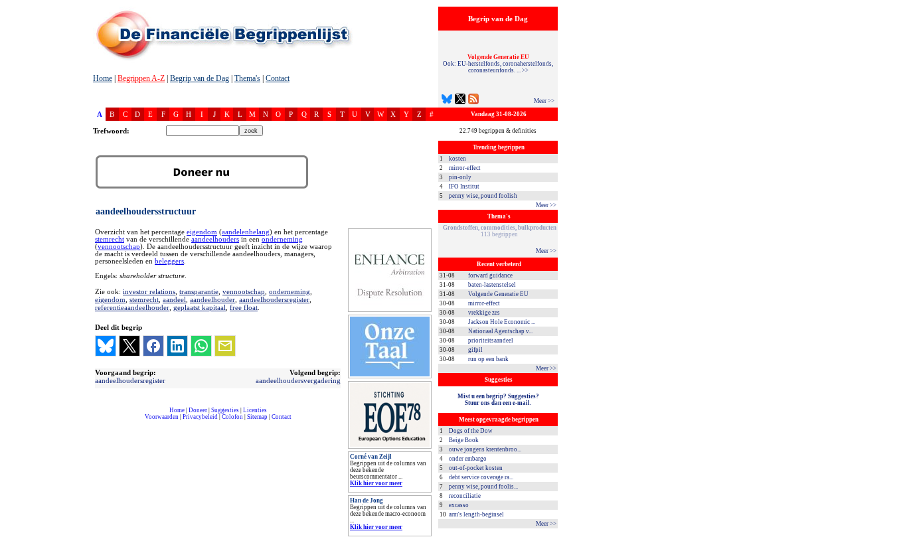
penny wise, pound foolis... (483, 486)
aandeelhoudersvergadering (298, 380)
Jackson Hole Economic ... (501, 322)
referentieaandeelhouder (132, 307)
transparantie (198, 291)
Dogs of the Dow (471, 430)
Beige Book (464, 440)
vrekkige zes (484, 312)
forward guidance (490, 275)
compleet (100, 422)
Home (102, 78)
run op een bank (488, 359)
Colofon (232, 417)
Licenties (255, 410)
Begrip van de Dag (199, 78)
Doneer (198, 410)
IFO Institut (464, 186)
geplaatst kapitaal (199, 307)
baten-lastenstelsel (492, 284)
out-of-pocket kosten (476, 468)
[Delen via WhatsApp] (201, 345)
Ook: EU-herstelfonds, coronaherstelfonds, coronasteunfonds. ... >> (498, 64)
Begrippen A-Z (141, 78)
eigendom (202, 232)
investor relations (149, 291)
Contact (277, 78)
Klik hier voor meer (376, 483)
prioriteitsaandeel (490, 340)
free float (244, 307)
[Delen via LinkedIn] (177, 345)
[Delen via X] (129, 345)
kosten (457, 158)
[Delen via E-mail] (225, 345)
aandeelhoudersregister (274, 299)
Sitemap (257, 417)
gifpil (475, 350)
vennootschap (119, 246)
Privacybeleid (200, 417)
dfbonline (894, 537)
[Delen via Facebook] (153, 345)
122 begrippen (500, 231)
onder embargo (468, 458)
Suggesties (225, 410)
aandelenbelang (246, 232)
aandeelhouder (212, 299)
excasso (459, 505)
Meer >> (544, 101)
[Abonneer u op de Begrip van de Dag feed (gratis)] (473, 100)
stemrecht (109, 239)
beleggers (169, 261)
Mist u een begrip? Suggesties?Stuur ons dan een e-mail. (498, 399)
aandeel (174, 299)
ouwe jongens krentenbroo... (485, 449)
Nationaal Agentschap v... (500, 331)
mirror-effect (465, 168)
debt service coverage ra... (481, 477)
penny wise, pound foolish (483, 196)
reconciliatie (465, 496)
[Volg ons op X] (460, 100)
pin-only (460, 177)
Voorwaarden (162, 417)
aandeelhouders (215, 239)
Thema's (247, 78)
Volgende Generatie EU (498, 294)
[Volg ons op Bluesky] (447, 100)
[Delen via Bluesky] (105, 345)
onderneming (282, 239)
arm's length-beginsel (476, 514)
